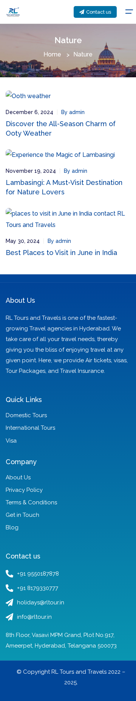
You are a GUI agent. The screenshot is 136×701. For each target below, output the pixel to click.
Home (52, 54)
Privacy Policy (24, 490)
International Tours (30, 427)
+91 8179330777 (37, 588)
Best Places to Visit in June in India (61, 253)
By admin (73, 112)
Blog (12, 527)
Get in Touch (22, 515)
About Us (18, 477)
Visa (11, 440)
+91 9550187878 (38, 573)
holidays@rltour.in (40, 602)
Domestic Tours (26, 415)
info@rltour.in (34, 616)
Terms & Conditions (31, 502)
